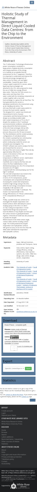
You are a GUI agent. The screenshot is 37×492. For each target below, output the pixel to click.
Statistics (4, 444)
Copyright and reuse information (13, 454)
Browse (4, 432)
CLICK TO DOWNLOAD (24, 346)
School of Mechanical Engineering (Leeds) (26, 275)
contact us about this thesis (14, 395)
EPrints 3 (28, 475)
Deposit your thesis (8, 415)
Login (3, 413)
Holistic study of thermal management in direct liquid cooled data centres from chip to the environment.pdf (18, 331)
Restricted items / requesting (12, 439)
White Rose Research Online (11, 421)
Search (4, 435)
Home (3, 430)
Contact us (24, 397)
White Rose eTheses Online (17, 7)
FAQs (3, 452)
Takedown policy (7, 459)
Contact (4, 461)
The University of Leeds (24, 267)
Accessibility (5, 464)
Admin (32, 400)
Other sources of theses (10, 441)
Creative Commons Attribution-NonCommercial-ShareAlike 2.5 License (17, 341)
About (3, 450)
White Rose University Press (11, 424)
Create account (7, 411)
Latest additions (7, 437)
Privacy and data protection (11, 457)
